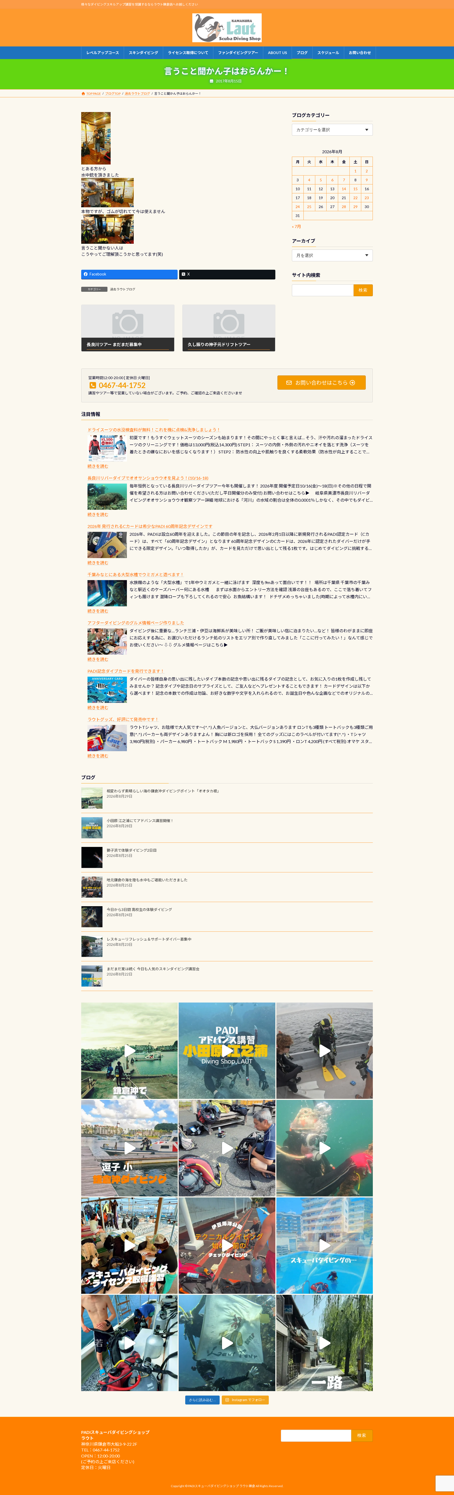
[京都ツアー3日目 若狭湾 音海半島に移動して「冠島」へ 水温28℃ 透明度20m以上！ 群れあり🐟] (227, 1343)
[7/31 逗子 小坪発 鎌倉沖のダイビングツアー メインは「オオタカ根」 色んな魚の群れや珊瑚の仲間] (324, 1148)
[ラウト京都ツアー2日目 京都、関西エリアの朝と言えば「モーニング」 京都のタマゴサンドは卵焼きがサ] (324, 1343)
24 (298, 206)
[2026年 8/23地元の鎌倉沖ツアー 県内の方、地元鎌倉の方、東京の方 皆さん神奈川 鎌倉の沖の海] (324, 1051)
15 (355, 189)
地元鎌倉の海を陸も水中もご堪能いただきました (147, 880)
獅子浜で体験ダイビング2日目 (132, 850)
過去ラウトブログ (122, 289)
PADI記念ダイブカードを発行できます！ (125, 671)
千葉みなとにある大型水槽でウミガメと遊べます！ (135, 574)
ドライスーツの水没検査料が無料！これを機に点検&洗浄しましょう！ (154, 429)
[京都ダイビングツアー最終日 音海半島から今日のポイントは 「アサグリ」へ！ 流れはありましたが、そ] (129, 1343)
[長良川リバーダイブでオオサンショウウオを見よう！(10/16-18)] (107, 497)
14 (344, 189)
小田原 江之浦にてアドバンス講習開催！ (140, 820)
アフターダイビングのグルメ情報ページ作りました (135, 622)
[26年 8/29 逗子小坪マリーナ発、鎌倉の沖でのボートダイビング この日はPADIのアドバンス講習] (129, 1051)
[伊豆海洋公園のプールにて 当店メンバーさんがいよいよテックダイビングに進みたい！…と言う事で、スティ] (227, 1245)
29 (355, 206)
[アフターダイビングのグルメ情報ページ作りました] (107, 641)
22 (355, 197)
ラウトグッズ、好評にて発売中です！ (123, 719)
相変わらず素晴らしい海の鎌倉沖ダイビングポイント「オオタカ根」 (164, 791)
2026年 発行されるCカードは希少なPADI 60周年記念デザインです (150, 526)
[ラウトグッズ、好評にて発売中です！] (107, 738)
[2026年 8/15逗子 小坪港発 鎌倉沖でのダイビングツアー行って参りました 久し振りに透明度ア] (129, 1148)
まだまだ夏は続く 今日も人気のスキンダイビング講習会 (153, 969)
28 (344, 206)
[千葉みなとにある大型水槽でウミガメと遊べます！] (107, 593)
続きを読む (98, 466)
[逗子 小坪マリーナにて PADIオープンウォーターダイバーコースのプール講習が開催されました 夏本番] (324, 1245)
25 (309, 206)
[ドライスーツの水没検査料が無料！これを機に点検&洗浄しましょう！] (107, 448)
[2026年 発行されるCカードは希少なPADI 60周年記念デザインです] (107, 545)
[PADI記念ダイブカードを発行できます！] (107, 690)
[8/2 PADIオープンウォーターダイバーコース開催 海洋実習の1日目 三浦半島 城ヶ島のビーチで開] (129, 1245)
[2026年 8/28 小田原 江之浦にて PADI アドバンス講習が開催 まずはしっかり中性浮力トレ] (227, 1051)
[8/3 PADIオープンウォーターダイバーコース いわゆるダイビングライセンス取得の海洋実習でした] (227, 1148)
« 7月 (296, 226)
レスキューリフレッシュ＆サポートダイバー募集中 (149, 939)
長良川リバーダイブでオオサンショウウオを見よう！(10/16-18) (147, 477)
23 (367, 197)
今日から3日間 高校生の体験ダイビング (139, 909)
